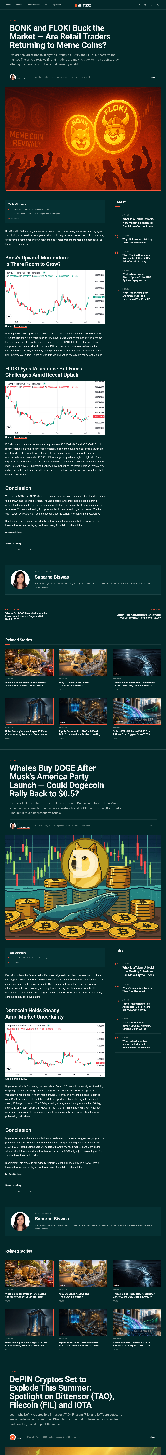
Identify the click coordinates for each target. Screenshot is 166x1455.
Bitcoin (8, 5)
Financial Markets (33, 5)
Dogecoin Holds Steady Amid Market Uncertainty (29, 958)
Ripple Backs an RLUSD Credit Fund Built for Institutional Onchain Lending (79, 733)
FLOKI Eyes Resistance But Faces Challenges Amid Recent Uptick (35, 214)
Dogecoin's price (14, 1086)
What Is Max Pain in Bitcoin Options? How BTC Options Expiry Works (136, 277)
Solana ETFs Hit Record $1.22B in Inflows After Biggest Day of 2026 (131, 733)
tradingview (20, 326)
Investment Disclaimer (14, 532)
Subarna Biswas (23, 79)
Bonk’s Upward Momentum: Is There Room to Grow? (30, 209)
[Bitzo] (83, 4)
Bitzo (19, 1439)
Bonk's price (12, 333)
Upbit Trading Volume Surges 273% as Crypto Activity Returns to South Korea (26, 733)
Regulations (56, 5)
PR (46, 5)
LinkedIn (18, 549)
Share (153, 77)
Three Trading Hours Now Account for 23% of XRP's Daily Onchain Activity (136, 258)
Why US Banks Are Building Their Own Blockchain (137, 241)
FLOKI (8, 444)
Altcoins (19, 5)
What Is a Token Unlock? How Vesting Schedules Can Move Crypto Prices (138, 222)
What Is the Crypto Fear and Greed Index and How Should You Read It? (136, 296)
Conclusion (15, 218)
